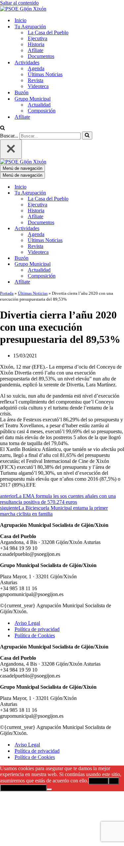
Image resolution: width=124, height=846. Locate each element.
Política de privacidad (37, 629)
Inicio (20, 20)
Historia (36, 44)
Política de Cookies (35, 635)
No (113, 780)
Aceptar (98, 780)
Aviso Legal (27, 623)
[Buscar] (2, 128)
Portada (7, 293)
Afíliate (35, 50)
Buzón (21, 92)
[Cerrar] (11, 149)
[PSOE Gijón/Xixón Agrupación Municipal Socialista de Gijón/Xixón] (23, 9)
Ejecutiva (37, 38)
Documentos (41, 56)
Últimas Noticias (45, 74)
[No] (49, 789)
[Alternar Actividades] (116, 228)
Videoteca (38, 86)
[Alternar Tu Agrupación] (116, 193)
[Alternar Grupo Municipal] (116, 264)
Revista (35, 80)
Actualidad (39, 104)
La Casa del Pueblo (48, 32)
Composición (42, 110)
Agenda (36, 68)
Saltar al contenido (19, 3)
